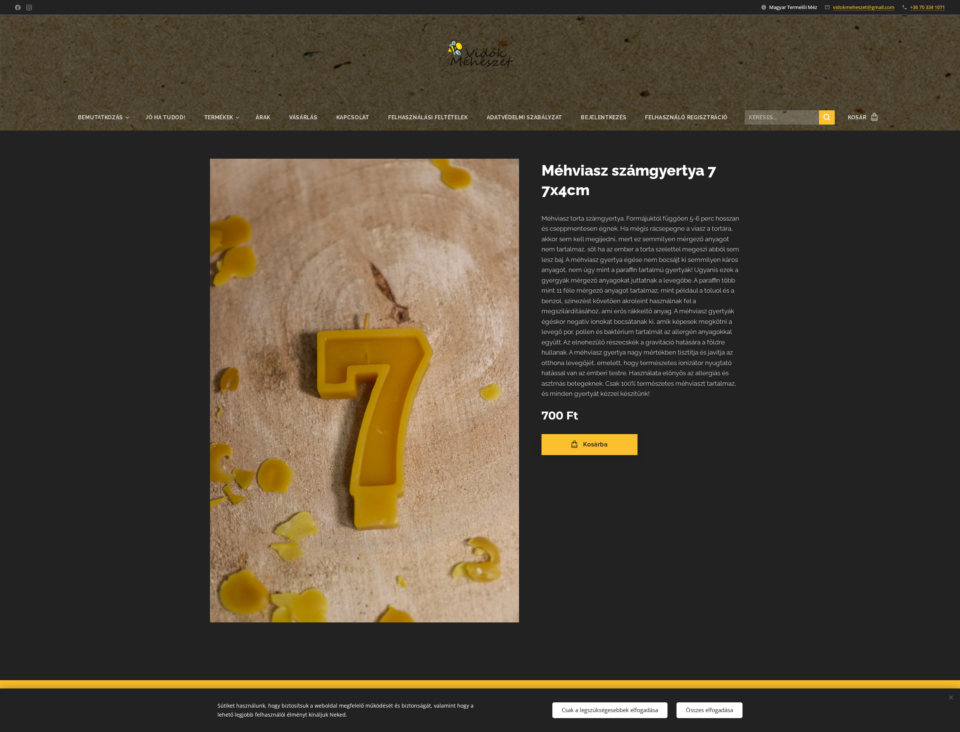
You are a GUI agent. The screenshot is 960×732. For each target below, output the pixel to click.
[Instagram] (29, 7)
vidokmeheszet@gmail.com (863, 7)
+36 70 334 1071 (927, 7)
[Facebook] (17, 7)
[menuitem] (107, 117)
